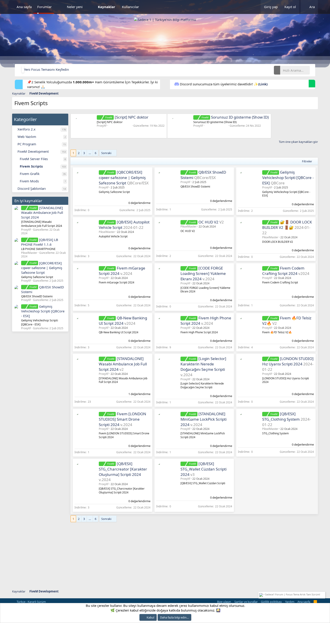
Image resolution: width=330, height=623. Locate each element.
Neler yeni (75, 6)
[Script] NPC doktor (126, 117)
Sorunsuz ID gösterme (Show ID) (235, 117)
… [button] (90, 153)
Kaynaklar (106, 6)
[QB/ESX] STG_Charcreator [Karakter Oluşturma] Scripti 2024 (123, 469)
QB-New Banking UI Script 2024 (123, 320)
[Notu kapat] (323, 594)
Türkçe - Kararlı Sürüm (31, 602)
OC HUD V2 (208, 222)
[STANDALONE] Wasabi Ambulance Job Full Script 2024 (42, 212)
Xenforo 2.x (26, 129)
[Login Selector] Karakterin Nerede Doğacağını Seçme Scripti (203, 364)
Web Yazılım (27, 136)
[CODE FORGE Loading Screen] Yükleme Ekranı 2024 (203, 273)
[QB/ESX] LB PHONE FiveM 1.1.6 (39, 242)
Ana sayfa (24, 6)
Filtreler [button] (307, 161)
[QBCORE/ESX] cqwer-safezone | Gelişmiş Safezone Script (41, 268)
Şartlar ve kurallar (246, 602)
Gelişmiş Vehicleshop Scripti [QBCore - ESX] (42, 311)
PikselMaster (107, 232)
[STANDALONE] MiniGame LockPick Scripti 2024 (203, 419)
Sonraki (106, 153)
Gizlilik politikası (271, 602)
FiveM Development (33, 151)
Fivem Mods (29, 181)
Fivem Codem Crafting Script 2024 (283, 270)
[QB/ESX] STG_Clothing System (281, 416)
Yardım (289, 602)
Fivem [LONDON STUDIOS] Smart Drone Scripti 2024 (122, 419)
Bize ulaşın (224, 602)
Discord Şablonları (32, 188)
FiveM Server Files (34, 159)
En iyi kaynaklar (28, 200)
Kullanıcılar (130, 6)
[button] (59, 7)
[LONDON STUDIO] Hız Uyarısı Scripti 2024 (288, 361)
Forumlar (44, 6)
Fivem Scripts (31, 166)
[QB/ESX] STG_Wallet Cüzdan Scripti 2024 (203, 469)
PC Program (27, 144)
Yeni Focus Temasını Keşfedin (46, 69)
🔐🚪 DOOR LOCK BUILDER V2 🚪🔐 (287, 224)
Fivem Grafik (30, 173)
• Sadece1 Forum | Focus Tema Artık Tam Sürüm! (291, 594)
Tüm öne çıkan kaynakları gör (298, 142)
